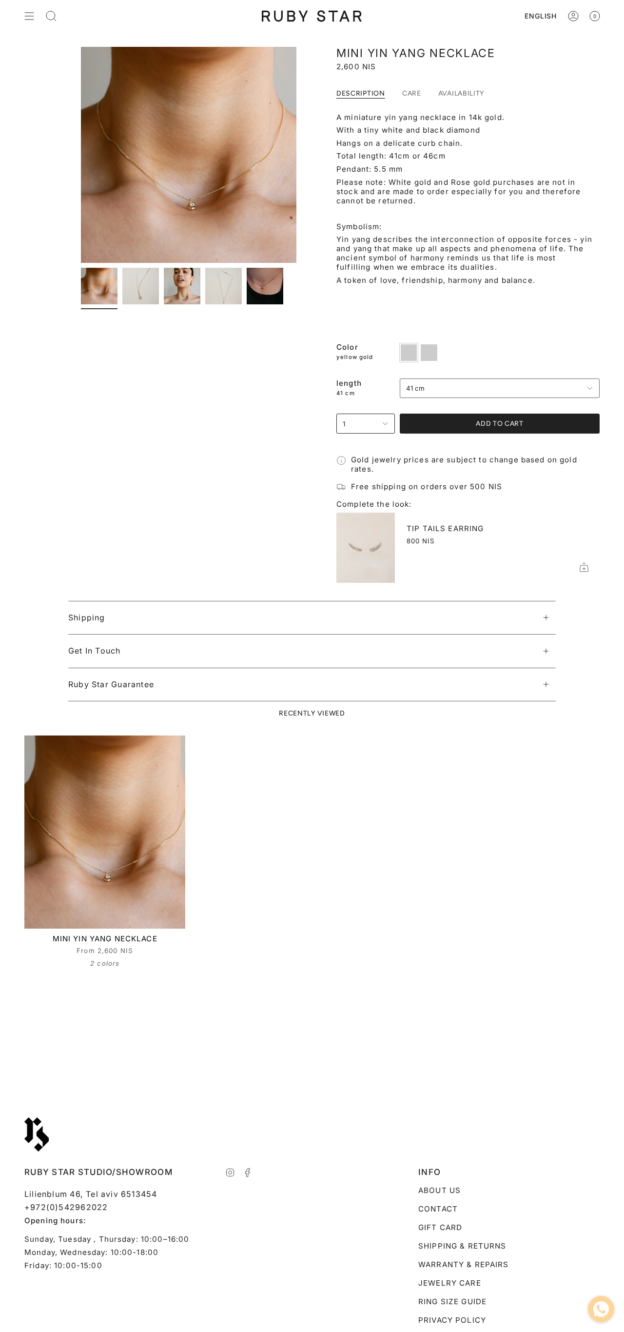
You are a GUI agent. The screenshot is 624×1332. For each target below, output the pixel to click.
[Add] (584, 567)
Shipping (86, 617)
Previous (81, 155)
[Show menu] (29, 16)
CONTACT (438, 1208)
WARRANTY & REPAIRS (463, 1264)
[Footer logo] (36, 1134)
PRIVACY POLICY (452, 1320)
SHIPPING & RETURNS (462, 1246)
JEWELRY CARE (449, 1283)
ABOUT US (439, 1190)
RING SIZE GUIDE (452, 1301)
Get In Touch (94, 651)
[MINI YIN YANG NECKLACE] (104, 832)
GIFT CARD (440, 1227)
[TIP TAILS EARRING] (365, 548)
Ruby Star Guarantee (111, 684)
